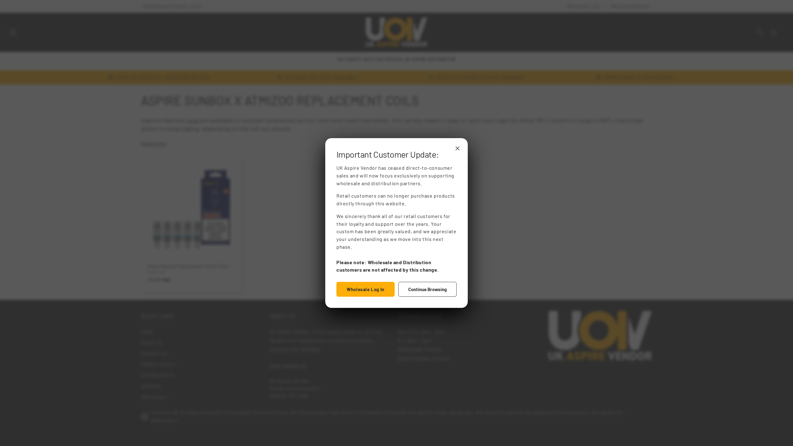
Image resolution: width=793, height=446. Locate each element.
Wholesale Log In (365, 289)
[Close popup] (457, 148)
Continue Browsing (427, 289)
